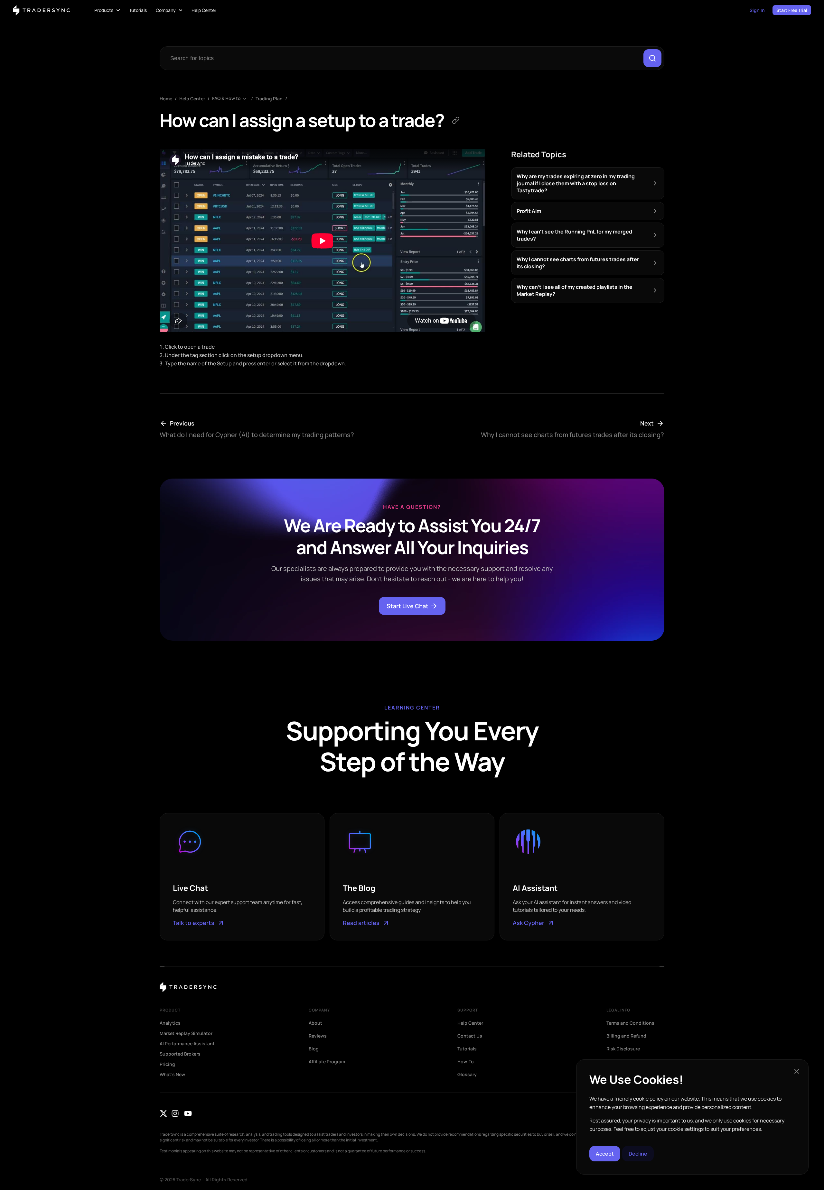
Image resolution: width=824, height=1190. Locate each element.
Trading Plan (269, 99)
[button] (797, 1071)
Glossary (467, 1074)
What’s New (172, 1074)
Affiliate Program (327, 1061)
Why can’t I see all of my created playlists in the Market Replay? (574, 290)
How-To (465, 1061)
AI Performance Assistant (187, 1043)
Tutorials (467, 1048)
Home (166, 99)
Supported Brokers (180, 1054)
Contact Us (469, 1036)
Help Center (192, 99)
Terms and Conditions (630, 1023)
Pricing (167, 1064)
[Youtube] (188, 1113)
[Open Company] (181, 10)
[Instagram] (175, 1113)
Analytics (170, 1023)
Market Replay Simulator (186, 1033)
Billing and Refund (626, 1036)
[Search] (652, 58)
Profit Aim (529, 211)
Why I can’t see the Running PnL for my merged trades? (574, 235)
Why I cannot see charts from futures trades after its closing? (578, 263)
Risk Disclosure (623, 1048)
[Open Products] (118, 10)
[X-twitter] (163, 1113)
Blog (314, 1048)
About (315, 1023)
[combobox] (403, 58)
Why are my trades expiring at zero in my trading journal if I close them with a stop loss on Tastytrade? (576, 183)
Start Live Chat (407, 606)
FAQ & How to (226, 98)
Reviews (318, 1036)
